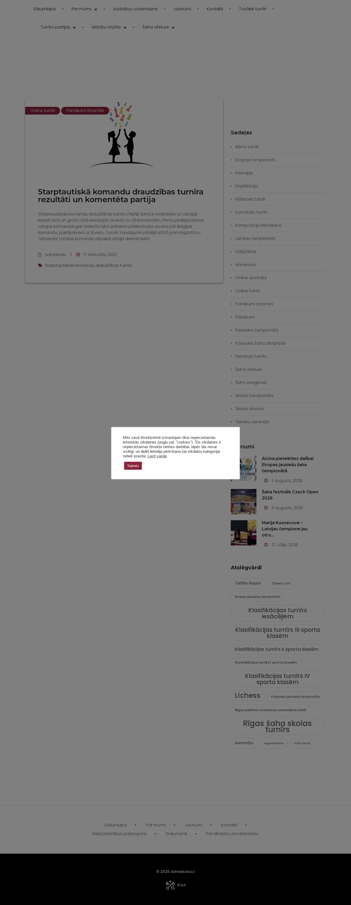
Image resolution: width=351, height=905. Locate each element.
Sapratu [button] (133, 466)
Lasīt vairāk (157, 456)
